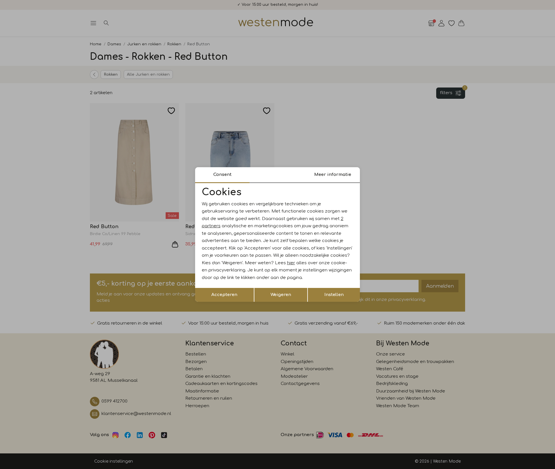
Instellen (334, 294)
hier (291, 262)
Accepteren (224, 294)
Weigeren (281, 294)
